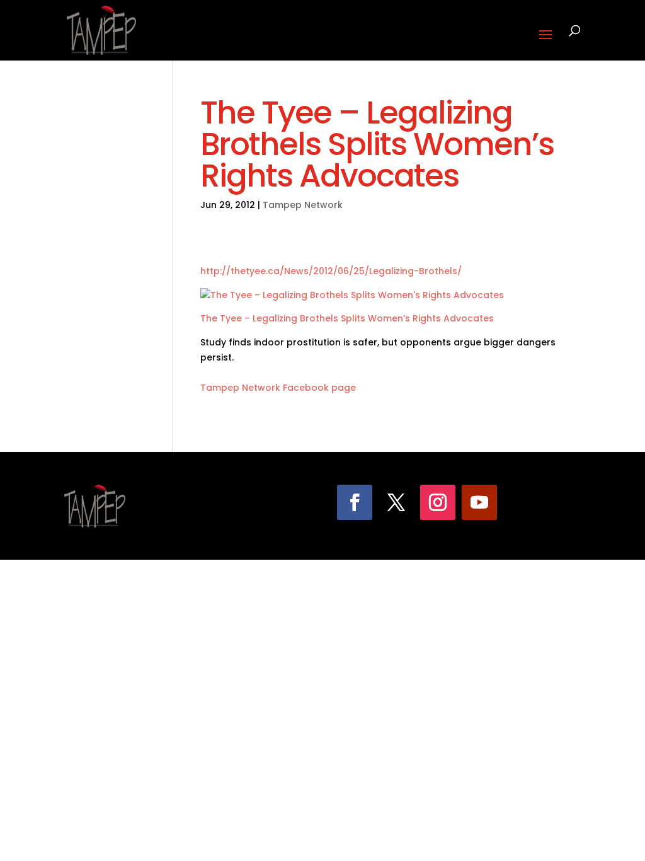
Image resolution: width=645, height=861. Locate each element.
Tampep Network (303, 205)
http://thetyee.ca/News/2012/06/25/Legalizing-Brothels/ (331, 271)
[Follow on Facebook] (354, 502)
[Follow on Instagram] (437, 502)
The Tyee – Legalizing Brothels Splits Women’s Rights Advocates (347, 318)
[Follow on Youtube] (479, 502)
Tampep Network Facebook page (278, 387)
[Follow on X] (396, 502)
